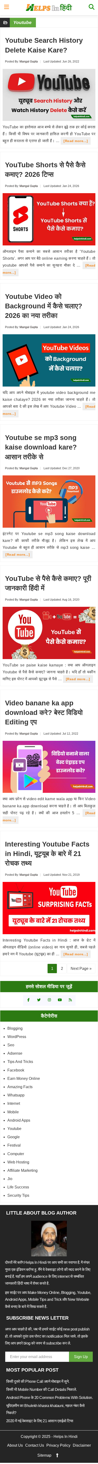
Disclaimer (82, 1445)
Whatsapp (15, 1095)
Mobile (13, 1112)
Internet (13, 1103)
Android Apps (18, 1120)
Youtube (14, 1129)
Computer (15, 1154)
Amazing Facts (20, 1087)
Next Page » (81, 968)
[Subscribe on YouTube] (59, 1000)
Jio (9, 1179)
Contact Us (34, 1445)
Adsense (14, 1053)
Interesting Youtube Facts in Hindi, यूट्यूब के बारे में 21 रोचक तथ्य (47, 853)
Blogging (15, 1028)
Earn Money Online (23, 1078)
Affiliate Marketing (22, 1170)
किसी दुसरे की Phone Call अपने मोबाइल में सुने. (37, 1381)
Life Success (18, 1187)
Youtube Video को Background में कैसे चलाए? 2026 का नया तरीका (43, 306)
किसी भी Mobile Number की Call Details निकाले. (41, 1389)
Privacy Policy (58, 1445)
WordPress (16, 1037)
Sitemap (44, 1455)
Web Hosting (18, 1162)
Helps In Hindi (49, 8)
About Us (15, 1445)
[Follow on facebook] (28, 1000)
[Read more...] (77, 142)
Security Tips (18, 1195)
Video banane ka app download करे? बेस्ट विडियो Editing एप (44, 712)
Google (13, 1137)
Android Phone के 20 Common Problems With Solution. (49, 1398)
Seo (10, 1045)
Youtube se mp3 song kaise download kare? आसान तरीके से (41, 447)
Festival (14, 1145)
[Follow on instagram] (49, 1000)
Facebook (15, 1070)
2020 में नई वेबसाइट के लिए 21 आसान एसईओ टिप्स (39, 1421)
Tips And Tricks (20, 1062)
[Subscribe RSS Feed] (70, 1000)
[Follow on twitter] (39, 1000)
